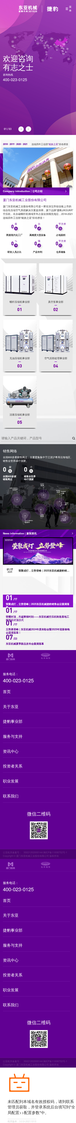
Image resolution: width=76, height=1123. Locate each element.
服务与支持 (12, 736)
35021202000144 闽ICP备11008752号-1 (45, 852)
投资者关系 (12, 766)
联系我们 (11, 796)
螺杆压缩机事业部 (20, 302)
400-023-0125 (18, 680)
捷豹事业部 (12, 721)
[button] (21, 129)
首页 (7, 691)
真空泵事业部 (55, 302)
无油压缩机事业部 (20, 358)
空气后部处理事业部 (55, 358)
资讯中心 (11, 751)
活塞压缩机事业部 (20, 414)
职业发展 (11, 781)
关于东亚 (11, 706)
